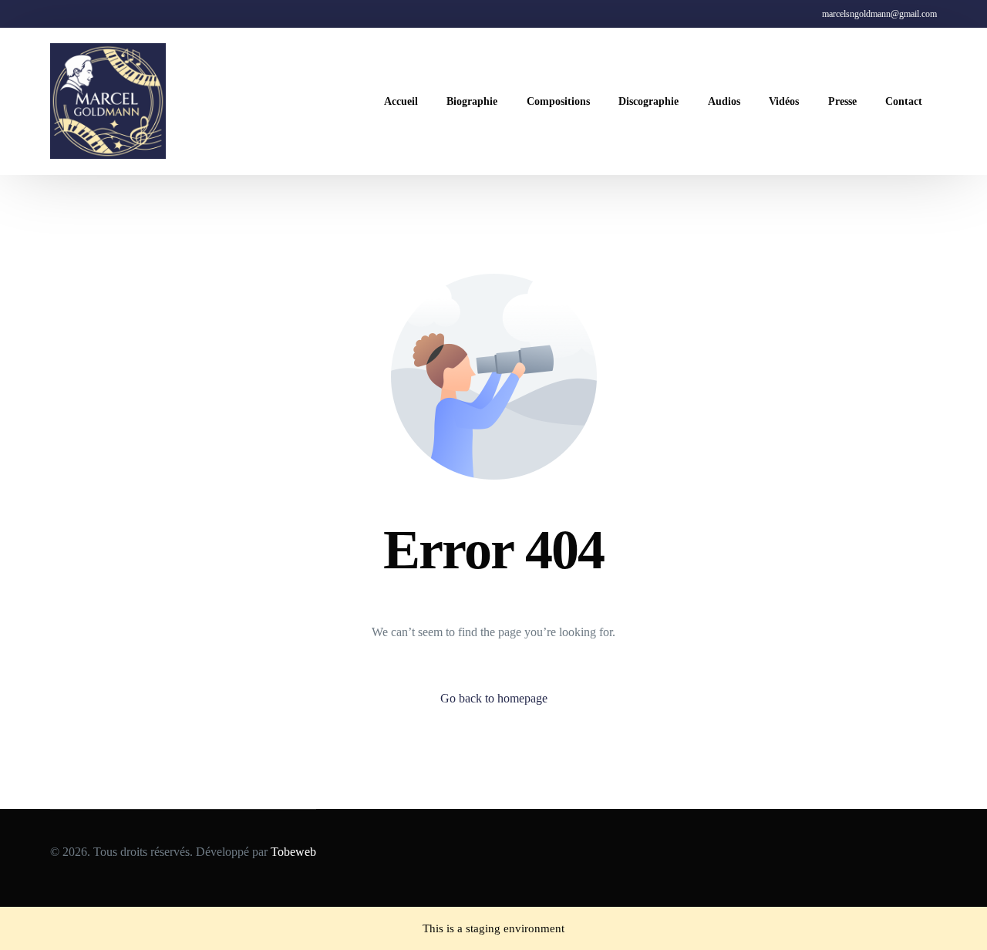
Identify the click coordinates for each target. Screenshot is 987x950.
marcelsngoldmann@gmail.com (879, 14)
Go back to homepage (493, 698)
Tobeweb (293, 851)
